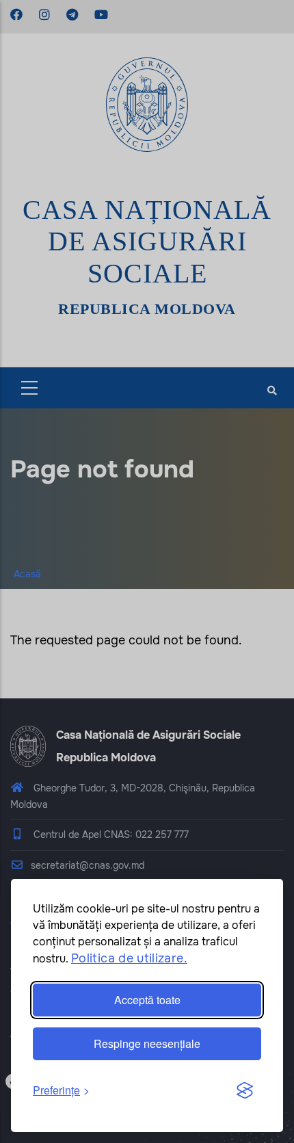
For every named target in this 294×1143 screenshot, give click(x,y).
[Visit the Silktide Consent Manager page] (244, 1091)
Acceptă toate (147, 1000)
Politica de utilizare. (129, 958)
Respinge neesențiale (147, 1043)
